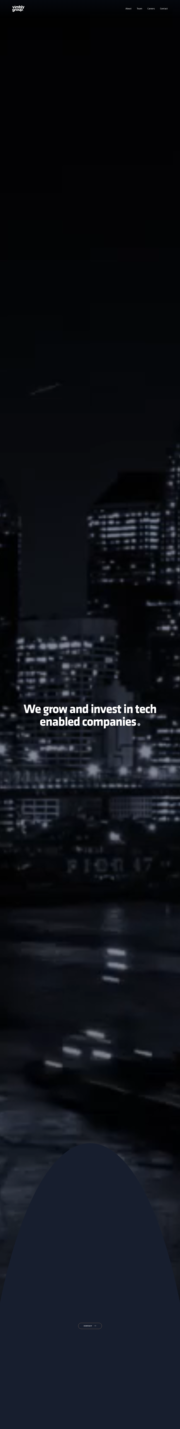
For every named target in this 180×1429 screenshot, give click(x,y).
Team (139, 8)
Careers (151, 8)
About (128, 8)
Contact (164, 8)
